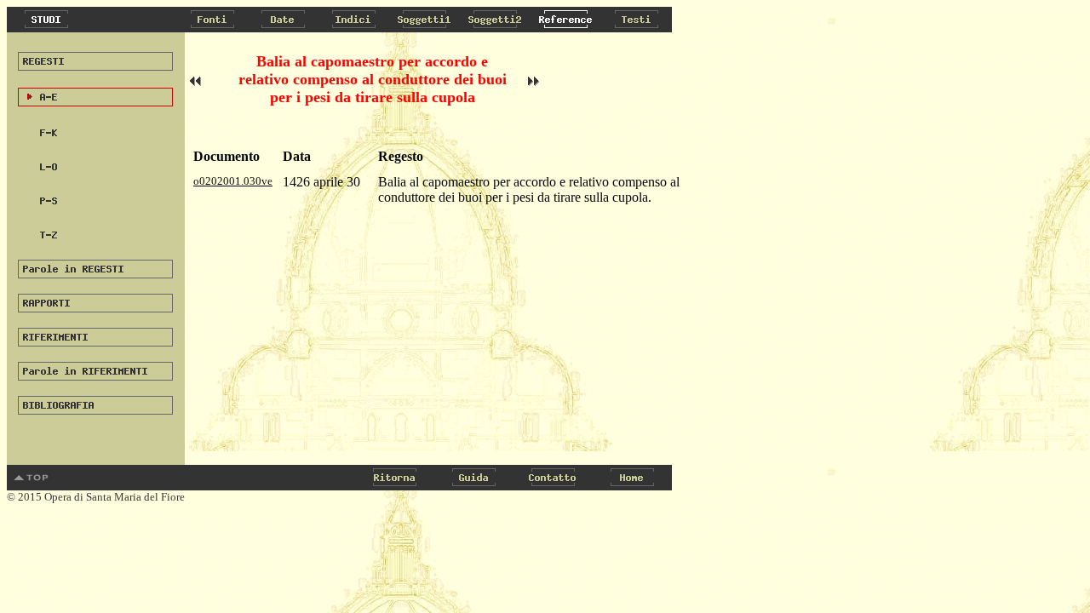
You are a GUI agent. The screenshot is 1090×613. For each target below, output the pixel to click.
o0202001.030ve (232, 181)
